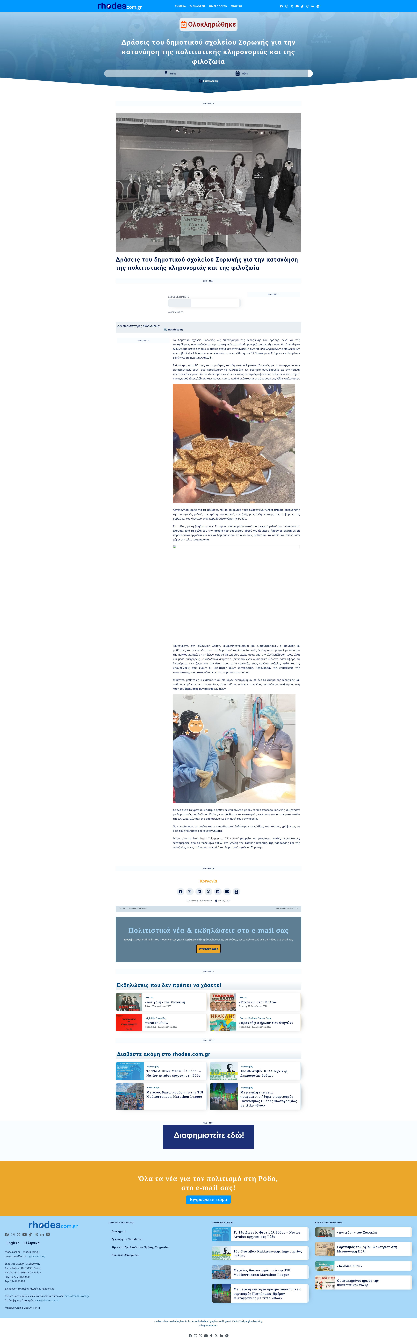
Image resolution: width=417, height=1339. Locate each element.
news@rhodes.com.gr (77, 1296)
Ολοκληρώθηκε (212, 24)
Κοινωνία (208, 881)
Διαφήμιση (119, 1231)
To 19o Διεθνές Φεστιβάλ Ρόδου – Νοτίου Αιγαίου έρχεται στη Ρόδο (173, 1073)
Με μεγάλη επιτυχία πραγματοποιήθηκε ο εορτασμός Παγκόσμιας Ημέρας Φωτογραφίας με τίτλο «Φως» (268, 1098)
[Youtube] (297, 6)
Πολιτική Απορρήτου (125, 1255)
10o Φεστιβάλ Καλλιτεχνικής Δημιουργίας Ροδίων (264, 1073)
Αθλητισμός (153, 1087)
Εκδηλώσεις (197, 6)
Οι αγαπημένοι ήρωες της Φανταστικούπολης (358, 1282)
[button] (180, 891)
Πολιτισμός (153, 1066)
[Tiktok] (302, 6)
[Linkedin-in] (312, 6)
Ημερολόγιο (218, 6)
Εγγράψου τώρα (208, 948)
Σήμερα (180, 6)
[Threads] (307, 6)
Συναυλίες (161, 1018)
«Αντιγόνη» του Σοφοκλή (165, 1002)
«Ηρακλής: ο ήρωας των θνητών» (266, 1023)
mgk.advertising (36, 1256)
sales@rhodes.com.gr (47, 1300)
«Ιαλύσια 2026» (349, 1266)
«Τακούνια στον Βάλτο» (258, 1002)
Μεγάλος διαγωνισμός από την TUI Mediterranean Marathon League (174, 1094)
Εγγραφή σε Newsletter (127, 1239)
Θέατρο (149, 997)
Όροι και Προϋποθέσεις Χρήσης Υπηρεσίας (140, 1247)
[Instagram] (286, 6)
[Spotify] (317, 6)
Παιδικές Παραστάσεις (259, 1018)
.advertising (254, 1321)
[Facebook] (281, 6)
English (236, 6)
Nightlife (150, 1018)
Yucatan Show (156, 1023)
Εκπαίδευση (210, 80)
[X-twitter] (291, 6)
